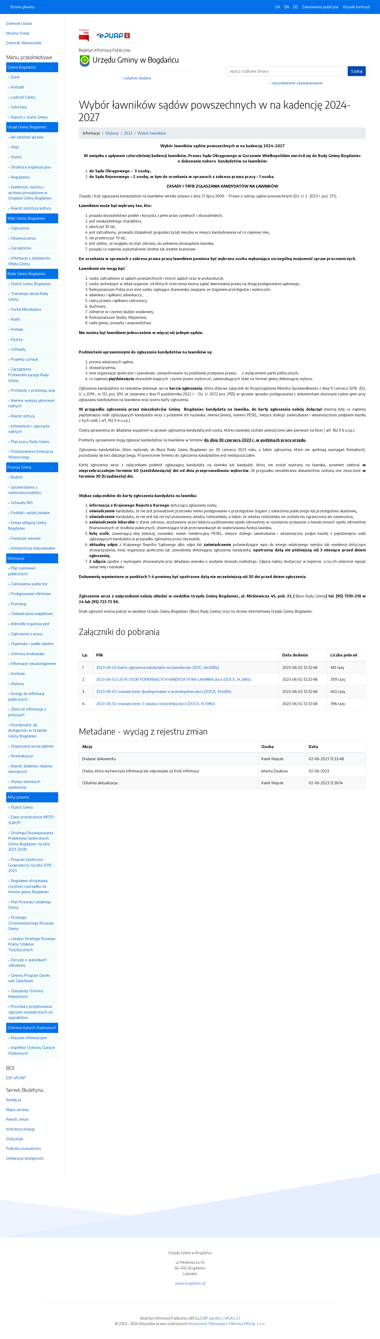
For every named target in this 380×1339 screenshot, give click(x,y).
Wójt (15, 147)
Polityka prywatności (23, 1148)
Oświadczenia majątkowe (32, 613)
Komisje (17, 329)
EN (286, 6)
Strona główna (22, 6)
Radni (15, 319)
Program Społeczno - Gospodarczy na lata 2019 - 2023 (31, 865)
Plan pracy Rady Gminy (30, 441)
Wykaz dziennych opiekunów (24, 784)
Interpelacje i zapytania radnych (29, 429)
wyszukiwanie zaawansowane (297, 82)
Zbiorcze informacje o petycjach (27, 712)
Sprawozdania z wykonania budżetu (24, 490)
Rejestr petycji (23, 415)
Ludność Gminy (23, 97)
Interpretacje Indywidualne (33, 548)
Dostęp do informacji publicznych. (26, 696)
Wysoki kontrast (356, 6)
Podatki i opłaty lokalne (30, 512)
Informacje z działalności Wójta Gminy (29, 261)
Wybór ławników (152, 133)
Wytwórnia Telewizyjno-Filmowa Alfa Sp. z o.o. (226, 1323)
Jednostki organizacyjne (30, 623)
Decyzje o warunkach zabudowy (27, 962)
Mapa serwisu (17, 1109)
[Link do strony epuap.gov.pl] (113, 35)
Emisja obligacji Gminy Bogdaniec (27, 525)
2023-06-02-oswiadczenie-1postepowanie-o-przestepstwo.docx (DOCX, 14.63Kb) (163, 691)
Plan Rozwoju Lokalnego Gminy (29, 904)
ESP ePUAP (16, 1077)
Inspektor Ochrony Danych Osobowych (31, 1050)
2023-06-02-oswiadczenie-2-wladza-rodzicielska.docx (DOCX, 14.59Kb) (155, 703)
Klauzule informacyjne (29, 1037)
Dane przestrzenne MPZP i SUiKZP (31, 820)
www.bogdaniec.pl (190, 1283)
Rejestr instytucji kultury (31, 208)
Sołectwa (19, 107)
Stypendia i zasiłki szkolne (32, 643)
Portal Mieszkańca (26, 309)
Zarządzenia (21, 248)
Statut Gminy (22, 807)
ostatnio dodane (137, 78)
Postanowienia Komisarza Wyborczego (30, 454)
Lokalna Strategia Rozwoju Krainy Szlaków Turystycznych (31, 944)
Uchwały (18, 349)
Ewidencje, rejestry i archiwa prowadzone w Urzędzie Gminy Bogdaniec (30, 192)
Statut (16, 156)
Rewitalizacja (22, 755)
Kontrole (18, 673)
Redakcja (13, 1099)
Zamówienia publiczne (29, 583)
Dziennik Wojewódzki (23, 42)
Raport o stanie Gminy (29, 117)
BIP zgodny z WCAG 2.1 (221, 1318)
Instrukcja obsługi (20, 1129)
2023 (128, 133)
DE (295, 6)
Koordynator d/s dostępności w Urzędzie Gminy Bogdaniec (27, 730)
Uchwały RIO (22, 502)
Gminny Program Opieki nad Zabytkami (29, 978)
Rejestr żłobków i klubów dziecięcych (30, 769)
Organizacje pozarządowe (32, 746)
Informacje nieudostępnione (33, 663)
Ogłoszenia (20, 228)
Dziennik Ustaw (19, 23)
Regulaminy (20, 177)
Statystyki (14, 1138)
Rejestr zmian (17, 1119)
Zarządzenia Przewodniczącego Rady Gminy (28, 374)
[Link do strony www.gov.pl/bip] (87, 35)
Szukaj (356, 71)
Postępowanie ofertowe (31, 593)
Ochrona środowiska (27, 653)
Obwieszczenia (23, 238)
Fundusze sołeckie (26, 538)
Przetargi (18, 603)
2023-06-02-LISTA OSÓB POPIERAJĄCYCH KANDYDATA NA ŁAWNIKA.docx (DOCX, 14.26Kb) (173, 679)
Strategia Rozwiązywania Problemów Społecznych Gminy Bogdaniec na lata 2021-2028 (30, 841)
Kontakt (17, 87)
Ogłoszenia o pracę (26, 633)
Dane (15, 77)
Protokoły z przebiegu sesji (33, 390)
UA (277, 6)
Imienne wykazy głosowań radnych (31, 403)
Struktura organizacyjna (31, 167)
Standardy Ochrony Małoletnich (25, 993)
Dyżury (17, 339)
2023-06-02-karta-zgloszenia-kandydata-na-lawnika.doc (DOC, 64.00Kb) (157, 667)
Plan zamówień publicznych (22, 571)
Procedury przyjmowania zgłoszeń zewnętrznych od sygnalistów (30, 1012)
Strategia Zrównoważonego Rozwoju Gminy (31, 923)
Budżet (17, 477)
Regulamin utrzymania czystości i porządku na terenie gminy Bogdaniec (28, 886)
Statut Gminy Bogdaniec (31, 283)
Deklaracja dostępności (25, 1158)
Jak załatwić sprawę (27, 137)
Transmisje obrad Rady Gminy (28, 296)
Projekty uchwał (24, 359)
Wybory (17, 683)
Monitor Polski (17, 33)
